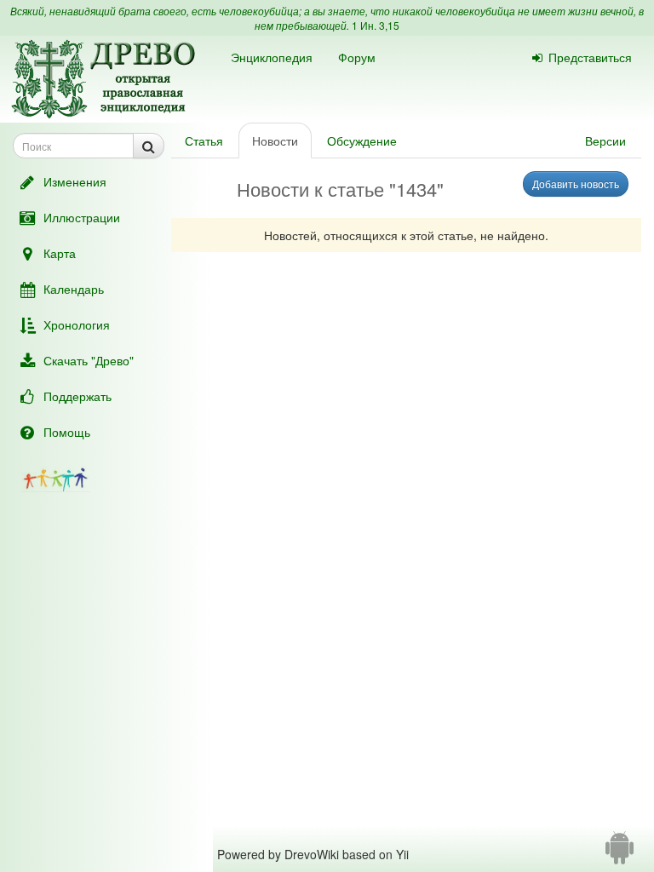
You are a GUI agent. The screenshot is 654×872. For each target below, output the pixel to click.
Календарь (73, 288)
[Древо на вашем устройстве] (619, 854)
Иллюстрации (81, 217)
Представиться (590, 57)
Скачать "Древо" (88, 360)
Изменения (74, 181)
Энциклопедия (272, 57)
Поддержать (77, 395)
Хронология (76, 324)
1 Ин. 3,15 (375, 25)
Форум (357, 57)
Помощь (66, 431)
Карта (59, 252)
